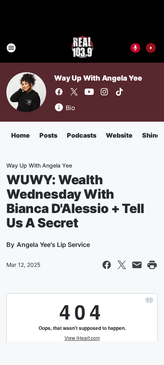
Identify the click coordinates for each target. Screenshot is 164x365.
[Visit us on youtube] (89, 92)
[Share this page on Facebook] (106, 264)
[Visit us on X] (74, 92)
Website (119, 135)
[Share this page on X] (121, 264)
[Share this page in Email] (137, 264)
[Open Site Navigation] (11, 48)
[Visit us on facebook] (59, 92)
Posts (48, 135)
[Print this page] (152, 264)
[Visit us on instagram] (104, 92)
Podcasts (81, 135)
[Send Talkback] (135, 48)
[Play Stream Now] (151, 48)
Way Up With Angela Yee (98, 78)
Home (20, 135)
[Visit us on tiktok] (119, 92)
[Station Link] (82, 48)
